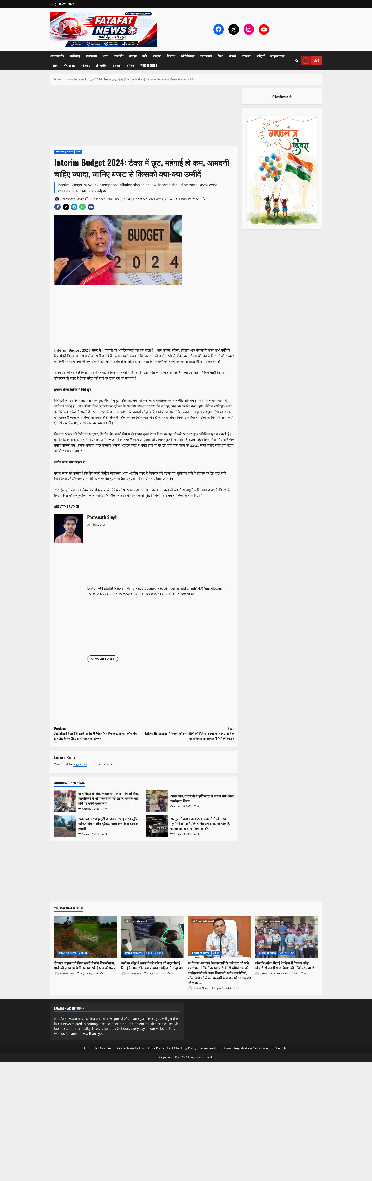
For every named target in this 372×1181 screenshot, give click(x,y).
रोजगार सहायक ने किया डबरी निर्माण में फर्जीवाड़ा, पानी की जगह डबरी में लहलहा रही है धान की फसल (85, 965)
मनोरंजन (246, 56)
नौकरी (232, 56)
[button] (296, 60)
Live (316, 60)
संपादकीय (101, 65)
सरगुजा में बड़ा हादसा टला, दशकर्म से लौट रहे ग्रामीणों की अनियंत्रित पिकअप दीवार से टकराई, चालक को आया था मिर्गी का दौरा (157, 826)
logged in (80, 764)
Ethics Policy (155, 1048)
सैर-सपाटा (70, 65)
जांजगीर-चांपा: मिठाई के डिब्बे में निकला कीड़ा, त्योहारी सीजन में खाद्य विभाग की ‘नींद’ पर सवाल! (284, 965)
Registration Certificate (251, 1048)
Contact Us (278, 1048)
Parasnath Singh (72, 199)
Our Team (107, 1048)
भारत (105, 56)
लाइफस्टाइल (277, 56)
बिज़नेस (171, 56)
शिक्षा (220, 56)
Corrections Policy (130, 1048)
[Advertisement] (144, 117)
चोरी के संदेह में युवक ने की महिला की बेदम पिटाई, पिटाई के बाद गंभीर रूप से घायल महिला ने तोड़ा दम (152, 965)
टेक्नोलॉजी (206, 56)
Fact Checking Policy (181, 1048)
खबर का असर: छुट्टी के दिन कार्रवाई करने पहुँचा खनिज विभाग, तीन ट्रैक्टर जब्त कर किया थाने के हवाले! (65, 826)
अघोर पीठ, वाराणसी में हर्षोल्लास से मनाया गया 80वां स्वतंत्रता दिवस (157, 801)
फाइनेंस (157, 56)
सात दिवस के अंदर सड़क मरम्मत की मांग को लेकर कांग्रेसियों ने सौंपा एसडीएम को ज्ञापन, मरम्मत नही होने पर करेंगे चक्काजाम (65, 801)
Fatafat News (67, 973)
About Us (90, 1048)
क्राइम (133, 56)
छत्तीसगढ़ (75, 56)
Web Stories (148, 65)
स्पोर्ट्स (261, 56)
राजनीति (118, 56)
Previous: (95, 733)
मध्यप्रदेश (91, 56)
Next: (189, 733)
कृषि (144, 56)
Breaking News (64, 151)
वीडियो (131, 65)
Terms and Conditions (215, 1048)
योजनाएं (85, 65)
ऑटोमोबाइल (188, 56)
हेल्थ (55, 65)
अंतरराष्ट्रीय (57, 56)
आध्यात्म (116, 65)
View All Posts (102, 659)
